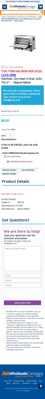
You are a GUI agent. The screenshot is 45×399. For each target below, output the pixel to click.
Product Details (8, 199)
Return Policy (31, 381)
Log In (35, 383)
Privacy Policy (19, 381)
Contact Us (26, 383)
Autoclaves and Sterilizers (27, 17)
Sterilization (11, 17)
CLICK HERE (8, 75)
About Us (16, 383)
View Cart (7, 381)
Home (3, 17)
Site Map (26, 390)
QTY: (3, 135)
